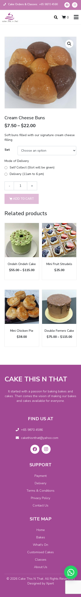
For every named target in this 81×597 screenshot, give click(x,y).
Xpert (50, 583)
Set (7, 150)
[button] (71, 572)
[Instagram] (74, 5)
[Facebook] (67, 5)
